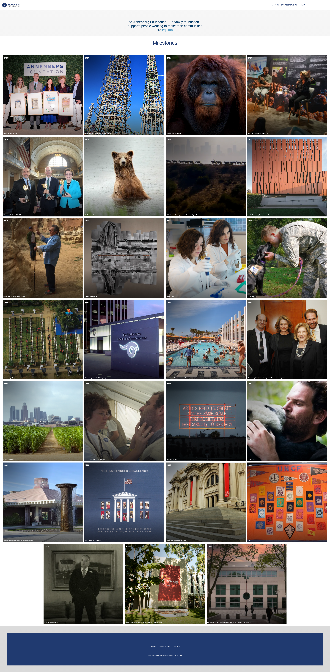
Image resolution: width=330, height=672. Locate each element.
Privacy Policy (178, 655)
